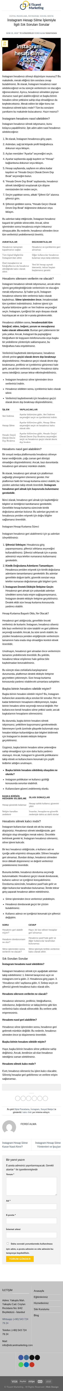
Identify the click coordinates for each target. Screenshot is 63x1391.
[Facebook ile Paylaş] (23, 1098)
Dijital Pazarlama (18, 16)
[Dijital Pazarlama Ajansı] (31, 5)
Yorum (10, 1174)
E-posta (11, 1215)
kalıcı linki (27, 1112)
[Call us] (20, 1364)
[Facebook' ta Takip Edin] (20, 1357)
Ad (8, 1201)
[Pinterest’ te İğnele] (39, 1098)
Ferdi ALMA (39, 33)
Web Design (52, 1387)
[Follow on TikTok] (31, 1357)
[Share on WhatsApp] (17, 1098)
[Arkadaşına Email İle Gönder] (34, 1098)
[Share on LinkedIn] (45, 1098)
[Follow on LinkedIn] (26, 1364)
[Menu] (4, 5)
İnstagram (33, 16)
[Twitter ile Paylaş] (28, 1098)
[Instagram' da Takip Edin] (26, 1357)
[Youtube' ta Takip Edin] (31, 1364)
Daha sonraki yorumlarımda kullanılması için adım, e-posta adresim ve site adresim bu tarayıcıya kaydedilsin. (29, 1248)
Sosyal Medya (47, 16)
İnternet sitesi (13, 1229)
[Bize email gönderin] (37, 1357)
